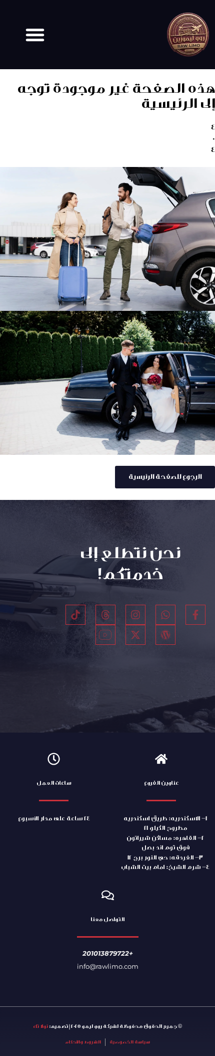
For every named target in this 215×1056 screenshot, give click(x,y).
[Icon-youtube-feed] (106, 635)
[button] (35, 35)
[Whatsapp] (166, 615)
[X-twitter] (136, 635)
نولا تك (40, 1026)
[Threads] (106, 615)
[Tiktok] (76, 615)
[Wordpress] (166, 635)
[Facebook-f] (196, 615)
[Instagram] (136, 615)
